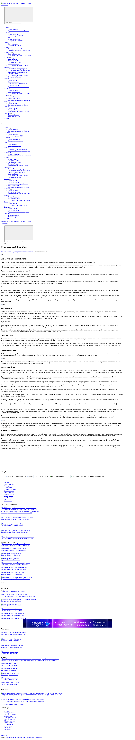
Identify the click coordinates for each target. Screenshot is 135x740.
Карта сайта (8, 501)
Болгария (7, 47)
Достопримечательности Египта (18, 75)
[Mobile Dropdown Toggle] (12, 52)
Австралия (7, 37)
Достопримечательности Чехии (18, 105)
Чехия (6, 101)
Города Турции (13, 108)
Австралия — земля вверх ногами (11, 647)
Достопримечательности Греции (18, 65)
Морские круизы (9, 492)
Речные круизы (9, 494)
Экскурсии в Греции (14, 62)
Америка (7, 32)
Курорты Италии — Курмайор (10, 555)
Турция (6, 106)
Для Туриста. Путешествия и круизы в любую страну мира (24, 737)
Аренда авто (8, 497)
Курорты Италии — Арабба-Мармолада (13, 569)
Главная (6, 482)
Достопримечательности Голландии (19, 55)
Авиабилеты (8, 487)
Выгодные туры (9, 484)
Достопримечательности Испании (19, 93)
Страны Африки (13, 44)
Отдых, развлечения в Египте (17, 72)
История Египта (13, 73)
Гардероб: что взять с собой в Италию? (13, 591)
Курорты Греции (13, 60)
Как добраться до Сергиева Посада (12, 525)
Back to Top (4, 735)
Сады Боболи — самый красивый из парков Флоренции (18, 596)
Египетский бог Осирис (8, 670)
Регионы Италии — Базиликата (11, 606)
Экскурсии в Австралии (15, 40)
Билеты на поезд (9, 491)
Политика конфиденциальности (14, 704)
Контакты (7, 499)
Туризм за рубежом (14, 116)
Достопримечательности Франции (19, 100)
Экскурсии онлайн (10, 486)
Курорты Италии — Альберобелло (11, 610)
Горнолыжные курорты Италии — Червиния (15, 545)
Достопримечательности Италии (18, 87)
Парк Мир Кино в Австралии (10, 640)
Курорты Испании (14, 92)
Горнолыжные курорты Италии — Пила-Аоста (15, 579)
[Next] (3, 582)
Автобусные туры (10, 489)
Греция (6, 57)
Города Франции (13, 97)
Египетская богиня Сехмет (9, 684)
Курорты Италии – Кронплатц (10, 560)
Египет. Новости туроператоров (18, 69)
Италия (6, 78)
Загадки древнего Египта (9, 679)
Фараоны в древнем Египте (9, 675)
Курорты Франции (14, 98)
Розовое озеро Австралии (9, 653)
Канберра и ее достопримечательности (13, 634)
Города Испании (13, 90)
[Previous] (1, 582)
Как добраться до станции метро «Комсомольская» (17, 538)
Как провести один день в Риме (11, 601)
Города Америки (13, 34)
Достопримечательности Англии (18, 31)
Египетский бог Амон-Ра (9, 665)
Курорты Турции (13, 110)
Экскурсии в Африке (14, 45)
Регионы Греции (13, 64)
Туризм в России (13, 115)
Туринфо (7, 113)
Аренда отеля (8, 496)
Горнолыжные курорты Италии (18, 83)
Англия (6, 27)
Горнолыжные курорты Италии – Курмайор (14, 564)
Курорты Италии (13, 82)
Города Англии (13, 29)
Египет (6, 67)
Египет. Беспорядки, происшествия (19, 70)
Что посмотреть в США (15, 36)
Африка (6, 42)
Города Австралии (14, 39)
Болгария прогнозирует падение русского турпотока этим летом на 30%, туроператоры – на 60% (31, 694)
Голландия (7, 52)
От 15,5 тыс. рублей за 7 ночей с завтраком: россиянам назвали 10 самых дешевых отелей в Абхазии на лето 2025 (20, 512)
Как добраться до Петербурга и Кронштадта (14, 532)
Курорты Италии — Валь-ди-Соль (11, 574)
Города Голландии (14, 54)
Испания (7, 88)
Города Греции (12, 59)
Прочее (6, 118)
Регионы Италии (13, 85)
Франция (7, 95)
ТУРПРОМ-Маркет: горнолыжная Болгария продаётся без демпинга (22, 701)
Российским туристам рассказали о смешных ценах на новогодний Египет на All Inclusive (29, 660)
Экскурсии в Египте (14, 77)
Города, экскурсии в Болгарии (17, 49)
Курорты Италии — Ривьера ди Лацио (13, 615)
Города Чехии (12, 103)
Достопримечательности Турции (18, 111)
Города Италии (13, 80)
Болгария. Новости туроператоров (19, 50)
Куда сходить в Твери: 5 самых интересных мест (16, 519)
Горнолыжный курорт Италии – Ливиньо (14, 550)
